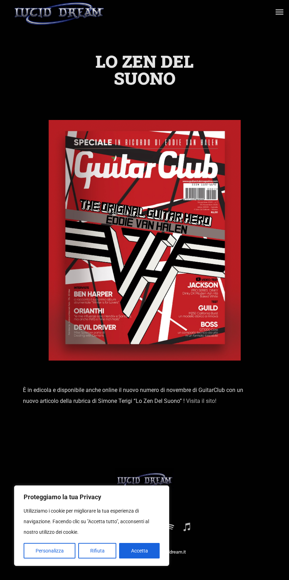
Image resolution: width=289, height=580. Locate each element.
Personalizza (50, 551)
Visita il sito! (200, 401)
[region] (91, 525)
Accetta (139, 551)
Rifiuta (97, 551)
